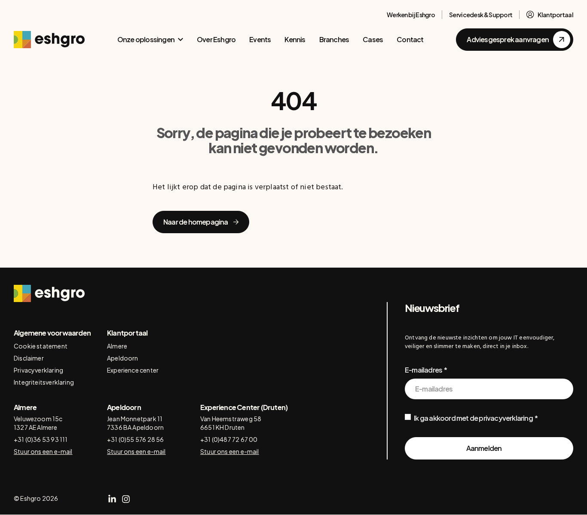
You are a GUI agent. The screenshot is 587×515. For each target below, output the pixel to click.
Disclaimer (29, 358)
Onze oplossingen (145, 39)
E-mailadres (423, 369)
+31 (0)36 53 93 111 (40, 439)
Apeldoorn (122, 358)
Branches (334, 39)
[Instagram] (126, 499)
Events (260, 39)
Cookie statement (40, 346)
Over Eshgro (216, 39)
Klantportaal (555, 15)
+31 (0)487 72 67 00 (228, 439)
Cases (373, 39)
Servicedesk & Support (480, 15)
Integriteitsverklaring (44, 382)
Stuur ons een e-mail (43, 451)
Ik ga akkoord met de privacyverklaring (473, 417)
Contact (410, 39)
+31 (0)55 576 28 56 (135, 439)
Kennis (294, 39)
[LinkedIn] (112, 499)
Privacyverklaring (38, 370)
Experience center (133, 370)
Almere (117, 346)
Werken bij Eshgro (411, 15)
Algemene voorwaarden (52, 332)
